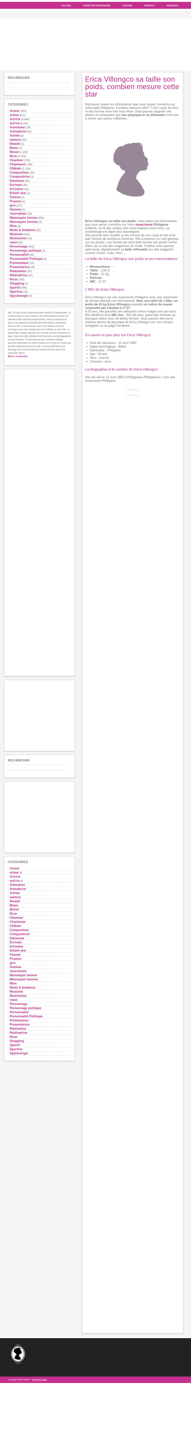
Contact (149, 5)
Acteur (15, 111)
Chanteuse (17, 164)
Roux (13, 279)
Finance (15, 201)
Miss (13, 226)
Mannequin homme (24, 222)
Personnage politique (25, 250)
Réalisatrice (18, 275)
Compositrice (20, 176)
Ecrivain (16, 185)
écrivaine (16, 189)
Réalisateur (18, 271)
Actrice (15, 119)
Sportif (15, 287)
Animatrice (18, 131)
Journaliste (18, 213)
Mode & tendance (22, 230)
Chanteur (16, 160)
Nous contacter (17, 356)
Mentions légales (39, 1379)
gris (12, 205)
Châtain (127, 5)
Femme (15, 197)
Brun (13, 156)
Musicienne (18, 238)
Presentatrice (19, 267)
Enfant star (18, 193)
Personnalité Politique (26, 259)
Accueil (66, 5)
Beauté (15, 143)
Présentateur (19, 263)
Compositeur (19, 172)
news (13, 242)
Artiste (15, 135)
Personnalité (19, 254)
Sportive (16, 291)
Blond (14, 152)
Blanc (14, 148)
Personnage (18, 246)
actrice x (16, 123)
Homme (15, 209)
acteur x (16, 115)
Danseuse (17, 180)
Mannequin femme (23, 217)
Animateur (17, 127)
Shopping (17, 283)
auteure (15, 139)
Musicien (16, 234)
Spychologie (19, 296)
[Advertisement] (95, 44)
